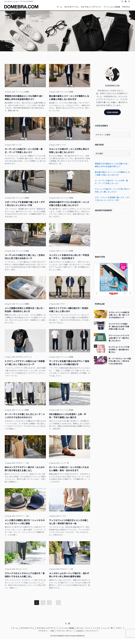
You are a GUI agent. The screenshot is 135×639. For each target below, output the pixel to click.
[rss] (125, 1)
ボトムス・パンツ (83, 628)
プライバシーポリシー (64, 631)
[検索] (129, 1)
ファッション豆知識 (66, 628)
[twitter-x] (122, 1)
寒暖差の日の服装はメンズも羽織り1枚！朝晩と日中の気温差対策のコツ (112, 165)
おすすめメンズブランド (46, 628)
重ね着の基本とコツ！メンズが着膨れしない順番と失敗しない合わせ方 (112, 173)
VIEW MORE (112, 112)
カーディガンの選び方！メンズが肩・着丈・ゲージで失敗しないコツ (111, 182)
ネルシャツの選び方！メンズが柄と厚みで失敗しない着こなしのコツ (112, 190)
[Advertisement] (112, 232)
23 (58, 602)
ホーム (15, 628)
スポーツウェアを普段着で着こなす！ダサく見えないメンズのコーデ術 (112, 198)
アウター (118, 628)
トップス (96, 628)
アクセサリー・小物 (46, 631)
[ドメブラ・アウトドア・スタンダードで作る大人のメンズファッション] (21, 6)
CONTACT (80, 631)
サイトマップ (91, 631)
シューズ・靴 (108, 628)
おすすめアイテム (27, 628)
